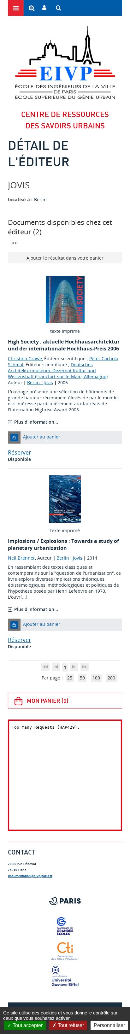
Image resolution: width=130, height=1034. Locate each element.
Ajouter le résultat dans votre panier (65, 258)
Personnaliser (109, 1025)
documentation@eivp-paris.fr (30, 876)
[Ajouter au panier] (14, 437)
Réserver (19, 452)
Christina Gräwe (25, 358)
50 (82, 678)
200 (111, 678)
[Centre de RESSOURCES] (65, 62)
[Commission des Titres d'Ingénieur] (65, 951)
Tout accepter (27, 1025)
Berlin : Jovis (40, 382)
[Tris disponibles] (14, 242)
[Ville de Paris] (65, 901)
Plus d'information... (36, 422)
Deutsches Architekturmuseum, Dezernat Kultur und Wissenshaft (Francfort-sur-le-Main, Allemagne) (58, 370)
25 (69, 678)
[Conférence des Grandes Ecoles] (65, 926)
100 (96, 678)
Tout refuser (70, 1025)
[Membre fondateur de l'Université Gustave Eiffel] (65, 976)
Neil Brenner (21, 558)
